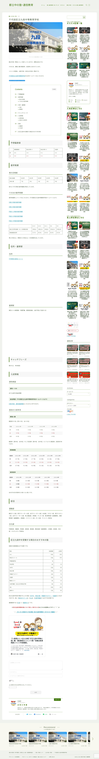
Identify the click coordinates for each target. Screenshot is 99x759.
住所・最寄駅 (21, 105)
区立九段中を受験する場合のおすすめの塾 (29, 131)
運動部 (21, 126)
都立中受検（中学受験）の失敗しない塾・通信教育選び (21, 752)
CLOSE (54, 89)
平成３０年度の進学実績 (16, 216)
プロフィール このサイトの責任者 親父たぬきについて (34, 756)
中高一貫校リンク (39, 752)
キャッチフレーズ (23, 112)
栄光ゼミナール (23, 598)
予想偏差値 (21, 94)
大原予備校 (38, 598)
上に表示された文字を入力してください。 (21, 685)
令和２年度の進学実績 (15, 207)
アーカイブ (70, 391)
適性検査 (21, 118)
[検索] (84, 17)
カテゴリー (70, 403)
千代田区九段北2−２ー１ (16, 259)
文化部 (21, 128)
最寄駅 (21, 109)
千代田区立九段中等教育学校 (17, 76)
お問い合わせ (52, 756)
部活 (19, 123)
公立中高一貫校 (13, 16)
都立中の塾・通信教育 (21, 5)
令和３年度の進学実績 (15, 202)
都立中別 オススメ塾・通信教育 (75, 5)
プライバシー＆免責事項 (14, 756)
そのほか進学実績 (23, 101)
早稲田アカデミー (47, 595)
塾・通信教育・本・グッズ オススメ (56, 5)
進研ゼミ (25, 602)
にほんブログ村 (71, 336)
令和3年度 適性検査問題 (16, 404)
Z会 (19, 602)
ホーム (43, 5)
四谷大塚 (37, 595)
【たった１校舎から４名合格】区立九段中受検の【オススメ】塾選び (35, 612)
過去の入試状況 (23, 120)
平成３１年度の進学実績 (16, 211)
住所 (20, 107)
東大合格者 (22, 99)
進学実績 (20, 97)
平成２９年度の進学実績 (16, 221)
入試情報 (20, 115)
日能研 (54, 595)
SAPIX (32, 595)
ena (31, 598)
